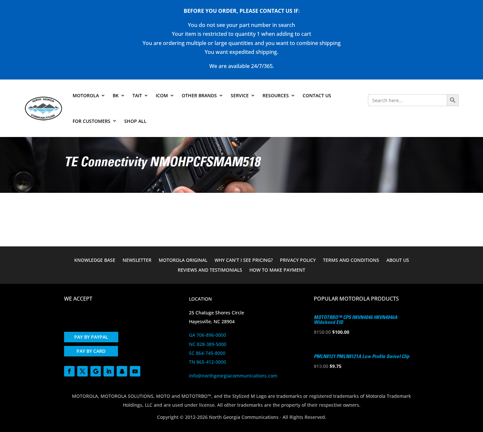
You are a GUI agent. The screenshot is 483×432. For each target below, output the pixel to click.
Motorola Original (183, 260)
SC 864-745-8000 (207, 353)
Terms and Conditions (351, 260)
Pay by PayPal (91, 337)
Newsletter (137, 260)
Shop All (135, 121)
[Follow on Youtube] (135, 371)
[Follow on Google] (95, 371)
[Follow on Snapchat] (122, 371)
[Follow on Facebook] (69, 371)
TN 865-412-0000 (207, 362)
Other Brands (199, 95)
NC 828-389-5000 (207, 344)
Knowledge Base (94, 260)
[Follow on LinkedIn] (109, 371)
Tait (137, 95)
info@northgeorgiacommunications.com (233, 376)
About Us (397, 260)
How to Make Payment (277, 270)
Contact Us (317, 95)
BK (116, 95)
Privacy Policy (298, 260)
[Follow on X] (82, 371)
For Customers (91, 121)
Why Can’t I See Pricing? (244, 260)
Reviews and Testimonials (210, 270)
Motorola (86, 95)
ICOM (162, 95)
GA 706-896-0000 (207, 335)
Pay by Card (91, 351)
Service (240, 95)
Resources (276, 95)
